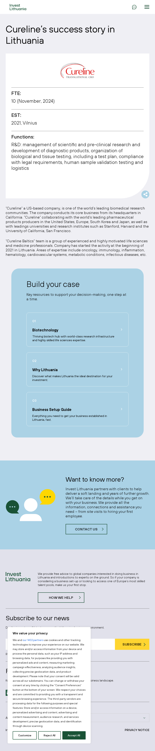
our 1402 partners (33, 640)
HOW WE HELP (61, 598)
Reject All (49, 735)
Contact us (86, 529)
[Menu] (134, 7)
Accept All (74, 735)
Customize (24, 735)
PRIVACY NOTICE (137, 730)
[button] (146, 7)
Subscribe (132, 644)
